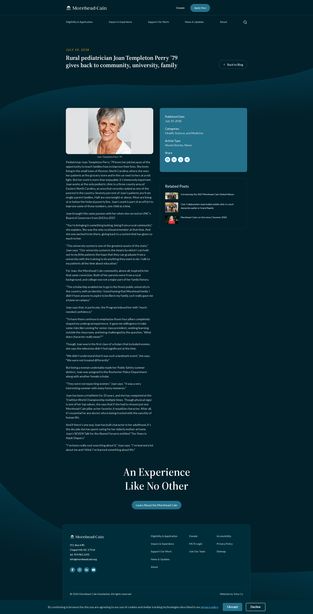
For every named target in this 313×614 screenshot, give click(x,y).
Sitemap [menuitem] (221, 551)
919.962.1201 (81, 554)
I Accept (232, 607)
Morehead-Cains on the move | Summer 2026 (204, 217)
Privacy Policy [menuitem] (225, 543)
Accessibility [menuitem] (224, 536)
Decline (256, 607)
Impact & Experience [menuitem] (120, 21)
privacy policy (209, 607)
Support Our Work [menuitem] (158, 21)
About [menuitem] (223, 21)
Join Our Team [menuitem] (197, 551)
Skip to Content (8, 2)
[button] (245, 22)
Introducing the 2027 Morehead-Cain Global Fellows (207, 194)
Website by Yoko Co (231, 593)
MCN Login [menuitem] (195, 543)
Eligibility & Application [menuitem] (79, 21)
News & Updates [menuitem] (194, 21)
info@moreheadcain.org (83, 559)
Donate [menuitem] (180, 7)
